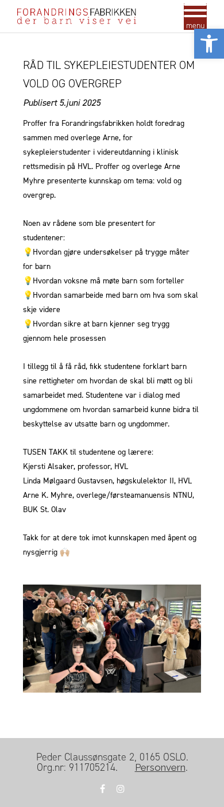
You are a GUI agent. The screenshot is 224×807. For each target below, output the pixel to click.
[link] (209, 44)
